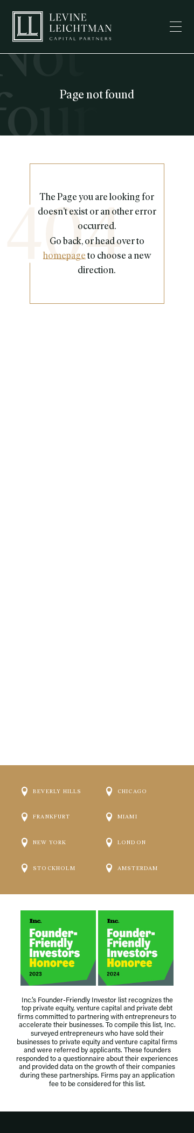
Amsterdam (137, 868)
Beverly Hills (57, 791)
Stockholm (54, 868)
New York (50, 842)
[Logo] (62, 26)
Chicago (132, 791)
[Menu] (176, 27)
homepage (64, 255)
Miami (127, 816)
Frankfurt (51, 816)
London (131, 842)
